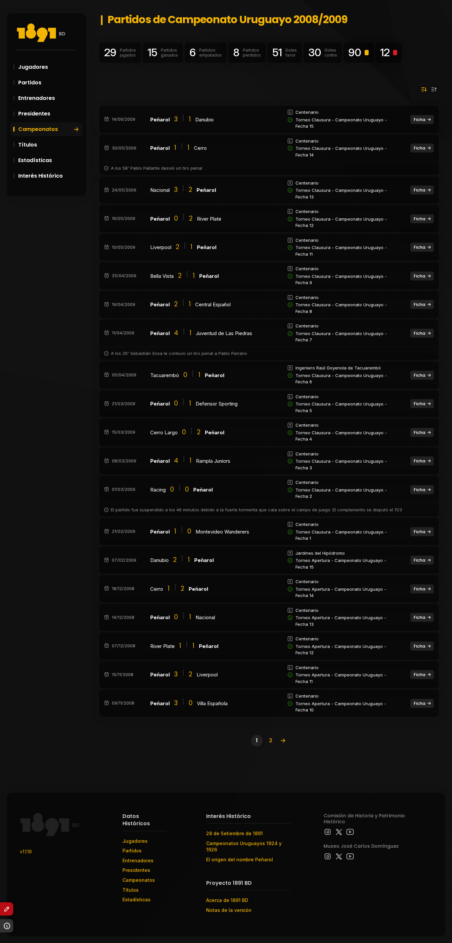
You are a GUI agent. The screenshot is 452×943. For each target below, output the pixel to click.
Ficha (419, 119)
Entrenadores (36, 98)
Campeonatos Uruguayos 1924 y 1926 (244, 846)
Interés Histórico (40, 176)
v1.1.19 (26, 851)
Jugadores (33, 67)
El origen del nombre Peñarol (239, 859)
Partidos (29, 82)
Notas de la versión (228, 910)
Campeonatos (38, 129)
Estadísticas (35, 160)
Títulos (27, 145)
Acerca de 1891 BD (227, 900)
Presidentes (34, 113)
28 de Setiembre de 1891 (234, 833)
